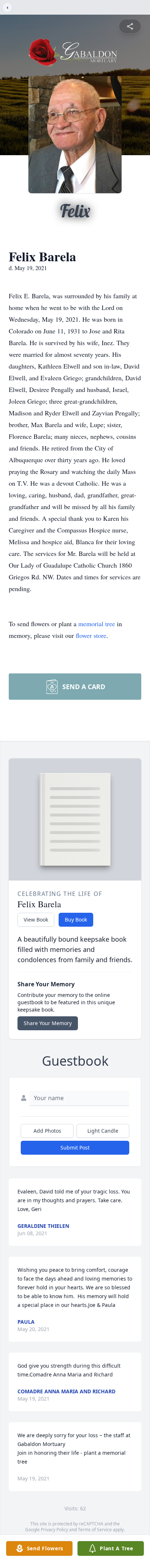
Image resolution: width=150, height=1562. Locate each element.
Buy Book (76, 919)
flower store (91, 635)
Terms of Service (95, 1529)
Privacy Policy (54, 1529)
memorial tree (96, 623)
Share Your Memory (48, 1023)
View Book (36, 919)
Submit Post (75, 1147)
